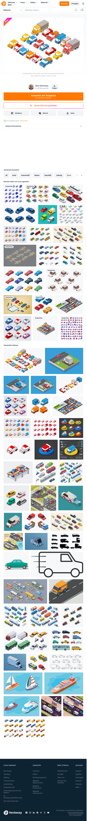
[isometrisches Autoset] (64, 279)
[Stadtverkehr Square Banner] (43, 497)
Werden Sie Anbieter (61, 781)
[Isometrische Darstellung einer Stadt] (18, 471)
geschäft (47, 174)
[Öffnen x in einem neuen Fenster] (45, 813)
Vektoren (11, 2)
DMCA (35, 773)
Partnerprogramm (40, 776)
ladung (59, 174)
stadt (69, 174)
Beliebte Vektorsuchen (38, 781)
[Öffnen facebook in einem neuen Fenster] (26, 813)
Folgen (54, 88)
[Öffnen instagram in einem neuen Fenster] (30, 813)
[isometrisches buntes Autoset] (37, 192)
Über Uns (61, 776)
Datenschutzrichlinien (74, 815)
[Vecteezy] (3, 3)
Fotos (22, 2)
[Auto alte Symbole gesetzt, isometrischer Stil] (24, 279)
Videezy (6, 776)
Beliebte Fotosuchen (37, 786)
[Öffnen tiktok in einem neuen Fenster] (41, 813)
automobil (25, 174)
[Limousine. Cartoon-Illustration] (16, 563)
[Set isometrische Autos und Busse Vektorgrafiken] (38, 661)
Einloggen (74, 4)
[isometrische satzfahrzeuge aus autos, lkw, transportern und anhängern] (71, 327)
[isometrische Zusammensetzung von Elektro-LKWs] (51, 705)
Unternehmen (9, 780)
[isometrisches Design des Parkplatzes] (20, 254)
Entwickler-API (9, 786)
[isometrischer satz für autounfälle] (20, 213)
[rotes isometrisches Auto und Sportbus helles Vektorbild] (36, 520)
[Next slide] (78, 174)
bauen (37, 174)
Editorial (44, 2)
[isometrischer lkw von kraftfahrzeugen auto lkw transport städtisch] (15, 661)
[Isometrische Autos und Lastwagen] (17, 327)
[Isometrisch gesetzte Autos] (15, 233)
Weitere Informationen (13, 125)
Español (77, 773)
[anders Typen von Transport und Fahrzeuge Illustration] (23, 682)
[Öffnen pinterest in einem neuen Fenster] (37, 813)
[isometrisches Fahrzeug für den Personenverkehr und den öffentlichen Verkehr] (16, 497)
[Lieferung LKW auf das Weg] (66, 590)
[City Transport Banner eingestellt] (13, 540)
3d (6, 174)
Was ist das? (24, 121)
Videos (32, 2)
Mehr (10, 5)
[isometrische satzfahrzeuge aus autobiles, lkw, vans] (13, 192)
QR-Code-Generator (11, 800)
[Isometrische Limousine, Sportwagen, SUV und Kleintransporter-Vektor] (43, 303)
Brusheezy (8, 770)
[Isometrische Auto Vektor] (47, 213)
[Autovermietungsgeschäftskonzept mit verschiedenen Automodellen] (18, 303)
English (77, 770)
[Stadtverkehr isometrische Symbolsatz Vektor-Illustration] (72, 254)
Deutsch (77, 780)
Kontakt (60, 773)
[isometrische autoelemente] (67, 192)
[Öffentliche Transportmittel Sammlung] (68, 233)
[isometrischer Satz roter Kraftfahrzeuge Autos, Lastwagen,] (44, 427)
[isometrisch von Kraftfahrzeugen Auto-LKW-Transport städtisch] (36, 540)
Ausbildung (8, 783)
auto (14, 174)
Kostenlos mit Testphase (43, 96)
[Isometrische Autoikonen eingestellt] (40, 233)
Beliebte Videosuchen (37, 791)
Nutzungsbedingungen (74, 813)
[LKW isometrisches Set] (14, 727)
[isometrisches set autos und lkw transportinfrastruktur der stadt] (23, 360)
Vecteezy (7, 773)
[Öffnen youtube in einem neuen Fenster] (48, 813)
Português (78, 776)
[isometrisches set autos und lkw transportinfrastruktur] (70, 384)
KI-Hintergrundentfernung (13, 796)
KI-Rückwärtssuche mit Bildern (12, 790)
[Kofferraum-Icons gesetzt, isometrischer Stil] (49, 254)
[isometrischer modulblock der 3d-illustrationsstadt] (45, 327)
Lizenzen (36, 770)
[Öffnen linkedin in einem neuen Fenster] (34, 813)
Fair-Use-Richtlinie (74, 816)
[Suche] (76, 10)
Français (77, 783)
